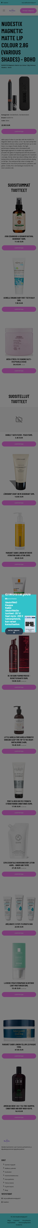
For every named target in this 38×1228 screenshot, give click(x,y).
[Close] (3, 596)
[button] (14, 631)
